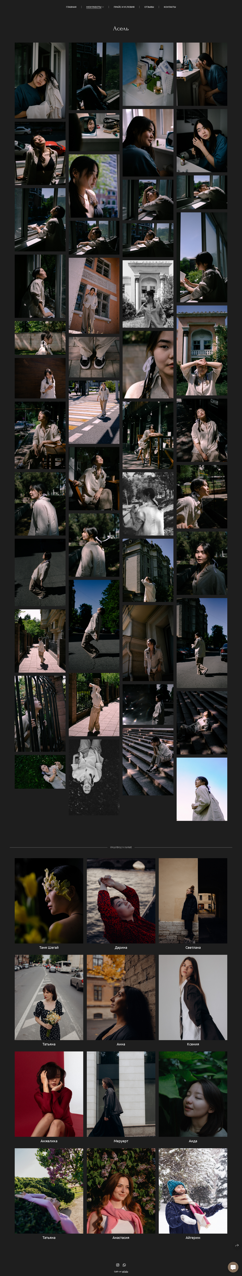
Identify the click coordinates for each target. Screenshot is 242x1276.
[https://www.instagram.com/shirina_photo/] (117, 1265)
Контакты (170, 6)
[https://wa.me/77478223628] (124, 1265)
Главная (71, 6)
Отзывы (149, 6)
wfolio (125, 1271)
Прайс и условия (124, 6)
